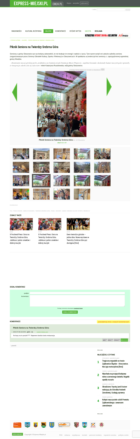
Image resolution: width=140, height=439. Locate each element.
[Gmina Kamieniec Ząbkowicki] (50, 427)
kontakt (84, 435)
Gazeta (88, 31)
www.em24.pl (58, 3)
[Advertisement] (70, 269)
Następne (109, 87)
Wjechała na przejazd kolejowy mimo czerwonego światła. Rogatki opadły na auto (115, 377)
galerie (24, 40)
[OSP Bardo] (100, 427)
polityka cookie (123, 435)
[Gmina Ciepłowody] (42, 427)
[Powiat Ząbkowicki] (16, 427)
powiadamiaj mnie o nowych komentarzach (113, 322)
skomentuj (124, 340)
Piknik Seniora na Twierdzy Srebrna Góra (41, 40)
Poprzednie (14, 92)
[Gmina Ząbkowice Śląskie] (26, 427)
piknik (53, 211)
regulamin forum (78, 308)
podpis (26, 293)
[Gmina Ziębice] (83, 427)
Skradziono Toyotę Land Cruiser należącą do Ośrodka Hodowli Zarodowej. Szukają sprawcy (114, 390)
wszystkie (76, 3)
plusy (110, 340)
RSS (60, 435)
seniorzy (58, 211)
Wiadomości (16, 31)
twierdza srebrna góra (42, 211)
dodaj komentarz (70, 312)
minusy (116, 340)
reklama (67, 435)
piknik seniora (17, 211)
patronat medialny (95, 435)
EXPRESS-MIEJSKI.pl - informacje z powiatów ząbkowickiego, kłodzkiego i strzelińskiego (30, 3)
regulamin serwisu (110, 435)
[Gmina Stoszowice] (62, 427)
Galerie (48, 31)
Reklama (98, 31)
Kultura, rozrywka (33, 31)
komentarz (25, 296)
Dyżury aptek (75, 31)
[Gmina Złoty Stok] (75, 427)
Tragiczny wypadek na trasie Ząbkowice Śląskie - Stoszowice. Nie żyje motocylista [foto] (115, 364)
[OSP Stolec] (91, 427)
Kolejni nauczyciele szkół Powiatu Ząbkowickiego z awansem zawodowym (115, 402)
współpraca (76, 435)
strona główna (15, 40)
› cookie (94, 9)
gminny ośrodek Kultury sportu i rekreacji (76, 211)
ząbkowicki (84, 3)
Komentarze (60, 31)
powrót (13, 345)
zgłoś (104, 340)
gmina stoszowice (28, 211)
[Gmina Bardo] (34, 427)
